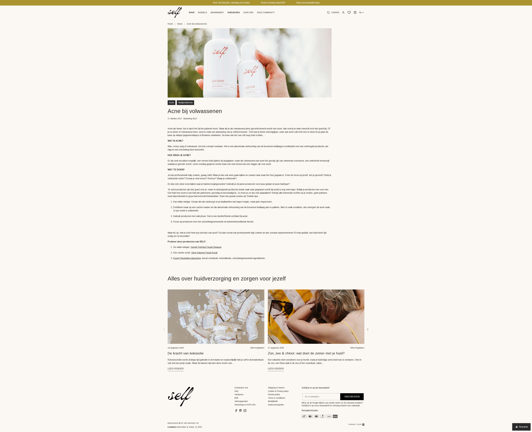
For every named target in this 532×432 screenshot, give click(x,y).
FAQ (236, 391)
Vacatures (239, 394)
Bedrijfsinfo (273, 401)
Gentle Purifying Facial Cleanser (206, 247)
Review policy (274, 394)
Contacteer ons (241, 388)
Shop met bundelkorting (307, 3)
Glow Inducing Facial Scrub (204, 253)
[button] (192, 12)
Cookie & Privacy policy (278, 391)
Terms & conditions (276, 398)
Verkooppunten (241, 401)
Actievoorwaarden (276, 405)
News (179, 24)
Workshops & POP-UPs (245, 405)
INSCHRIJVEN (352, 396)
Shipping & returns (276, 388)
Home (170, 24)
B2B (236, 398)
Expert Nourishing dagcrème (187, 258)
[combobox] (361, 12)
